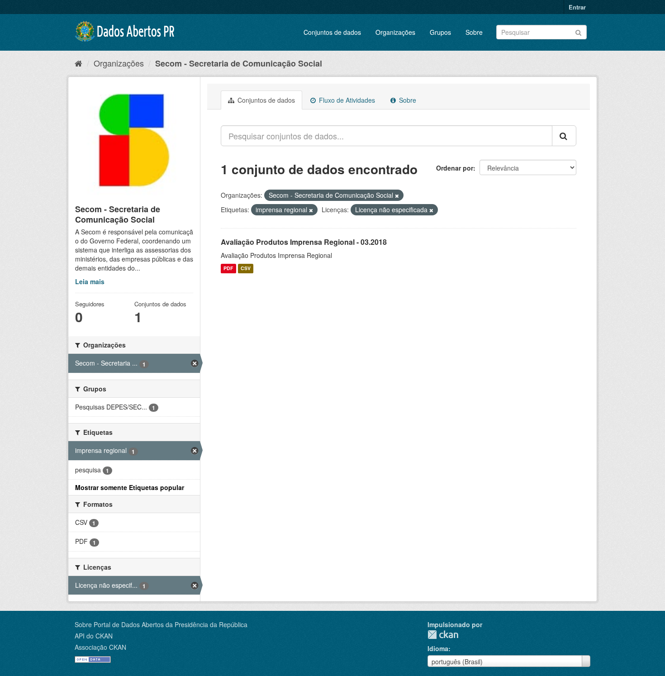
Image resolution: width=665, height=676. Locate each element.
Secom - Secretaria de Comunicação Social (238, 63)
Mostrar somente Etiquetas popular (129, 487)
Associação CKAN (100, 647)
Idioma (438, 648)
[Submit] (578, 31)
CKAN (443, 634)
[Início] (78, 63)
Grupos (440, 32)
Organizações (395, 32)
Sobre (474, 32)
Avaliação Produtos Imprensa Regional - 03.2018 (304, 242)
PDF (228, 268)
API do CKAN (94, 635)
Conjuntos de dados (332, 32)
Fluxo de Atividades (346, 100)
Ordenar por (454, 167)
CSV (246, 268)
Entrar (577, 7)
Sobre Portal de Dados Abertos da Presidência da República (161, 624)
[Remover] (397, 195)
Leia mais (89, 281)
